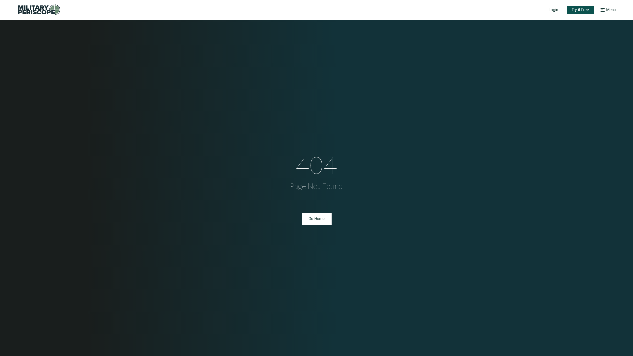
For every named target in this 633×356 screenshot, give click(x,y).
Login (553, 9)
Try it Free (580, 9)
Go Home (317, 218)
